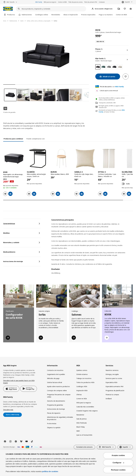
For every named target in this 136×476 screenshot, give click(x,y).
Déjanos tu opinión (53, 428)
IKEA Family (38, 2)
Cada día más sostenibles (85, 407)
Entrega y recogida (112, 374)
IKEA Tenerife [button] (10, 2)
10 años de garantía (9, 112)
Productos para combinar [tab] (13, 139)
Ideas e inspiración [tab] (70, 15)
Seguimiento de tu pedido (56, 374)
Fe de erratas (51, 423)
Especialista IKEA (111, 382)
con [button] (112, 87)
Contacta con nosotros (55, 370)
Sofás (55, 21)
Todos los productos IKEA (85, 382)
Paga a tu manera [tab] (106, 15)
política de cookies (50, 471)
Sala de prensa (81, 419)
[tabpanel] (92, 248)
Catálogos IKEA (81, 386)
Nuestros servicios (112, 370)
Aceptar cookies (118, 455)
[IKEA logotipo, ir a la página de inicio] (8, 9)
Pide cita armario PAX (90, 2)
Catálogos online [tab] (41, 15)
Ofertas (79, 395)
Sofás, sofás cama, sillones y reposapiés (38, 21)
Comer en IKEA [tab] (121, 15)
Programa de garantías (55, 405)
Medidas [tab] (6, 233)
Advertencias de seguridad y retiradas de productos (60, 418)
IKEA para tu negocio (50, 2)
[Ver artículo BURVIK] (61, 158)
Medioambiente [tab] (9, 252)
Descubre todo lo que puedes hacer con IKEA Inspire (19, 381)
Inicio (4, 21)
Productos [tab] (11, 15)
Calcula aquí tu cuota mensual (109, 91)
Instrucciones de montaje (56, 409)
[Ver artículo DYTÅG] (109, 158)
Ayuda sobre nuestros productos (58, 386)
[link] (103, 67)
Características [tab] (9, 224)
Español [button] (127, 2)
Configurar (117, 463)
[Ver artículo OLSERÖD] (37, 158)
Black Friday (80, 427)
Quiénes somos (81, 370)
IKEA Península (81, 423)
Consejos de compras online (57, 390)
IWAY (78, 431)
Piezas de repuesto (53, 413)
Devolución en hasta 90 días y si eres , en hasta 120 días (112, 111)
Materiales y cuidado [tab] (11, 242)
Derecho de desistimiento (56, 401)
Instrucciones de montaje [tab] (13, 261)
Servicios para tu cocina (114, 378)
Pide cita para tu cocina (76, 2)
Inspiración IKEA (81, 390)
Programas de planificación (115, 390)
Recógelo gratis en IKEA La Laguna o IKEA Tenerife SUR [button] (111, 106)
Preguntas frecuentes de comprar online (58, 396)
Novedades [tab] (55, 15)
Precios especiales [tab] (88, 15)
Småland (109, 399)
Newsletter (80, 415)
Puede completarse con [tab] (35, 139)
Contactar (102, 2)
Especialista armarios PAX (114, 386)
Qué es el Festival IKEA (84, 435)
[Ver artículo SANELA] (85, 158)
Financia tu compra (112, 395)
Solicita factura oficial (54, 382)
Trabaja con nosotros (83, 378)
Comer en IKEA (62, 2)
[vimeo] (21, 441)
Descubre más (8, 410)
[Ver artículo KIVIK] (14, 158)
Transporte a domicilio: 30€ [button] (107, 103)
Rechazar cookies (118, 470)
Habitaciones (13, 21)
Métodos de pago (53, 378)
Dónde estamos (82, 374)
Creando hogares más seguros (87, 411)
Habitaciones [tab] (27, 15)
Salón (22, 21)
